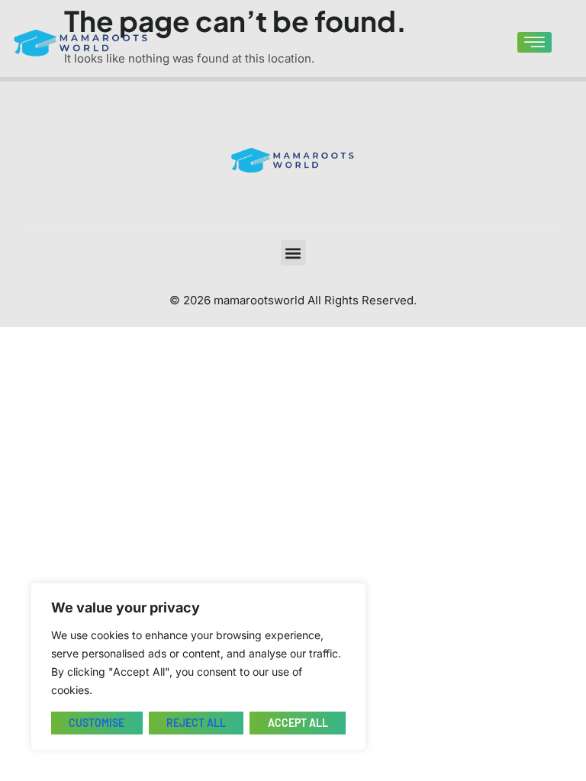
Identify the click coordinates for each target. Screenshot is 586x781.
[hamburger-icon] (534, 42)
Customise (96, 722)
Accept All (298, 722)
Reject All (196, 722)
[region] (198, 666)
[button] (293, 252)
